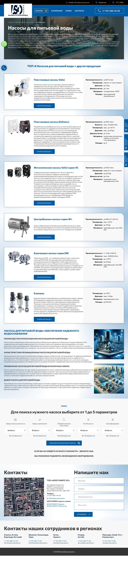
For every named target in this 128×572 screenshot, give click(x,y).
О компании (56, 11)
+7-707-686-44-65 (111, 11)
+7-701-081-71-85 (109, 541)
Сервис (68, 11)
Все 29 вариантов (112, 436)
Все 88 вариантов (64, 436)
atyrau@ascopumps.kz (86, 543)
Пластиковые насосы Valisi (49, 79)
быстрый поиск (126, 159)
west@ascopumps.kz (60, 543)
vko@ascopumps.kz (109, 543)
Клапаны (39, 293)
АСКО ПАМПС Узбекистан (57, 506)
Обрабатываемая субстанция (64, 424)
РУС (117, 2)
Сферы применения (39, 424)
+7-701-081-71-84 (84, 541)
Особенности (88, 424)
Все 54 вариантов (39, 436)
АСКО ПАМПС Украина (55, 504)
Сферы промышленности (15, 424)
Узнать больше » (44, 106)
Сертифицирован (112, 424)
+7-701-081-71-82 (35, 541)
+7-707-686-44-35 (11, 541)
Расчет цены (126, 125)
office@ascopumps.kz (82, 2)
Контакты (79, 11)
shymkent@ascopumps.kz (38, 543)
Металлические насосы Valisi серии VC (56, 167)
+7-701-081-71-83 (59, 541)
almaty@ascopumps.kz (12, 543)
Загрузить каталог (126, 141)
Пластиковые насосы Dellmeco (51, 121)
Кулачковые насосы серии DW (51, 253)
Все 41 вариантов (15, 436)
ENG (122, 2)
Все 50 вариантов (88, 436)
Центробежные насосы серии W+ (53, 219)
